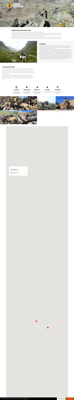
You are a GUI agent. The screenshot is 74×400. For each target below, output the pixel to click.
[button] (36, 321)
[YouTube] (10, 1)
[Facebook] (7, 1)
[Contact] (12, 1)
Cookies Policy (26, 398)
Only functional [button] (61, 398)
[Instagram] (8, 1)
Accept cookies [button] (70, 398)
